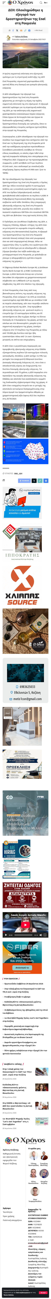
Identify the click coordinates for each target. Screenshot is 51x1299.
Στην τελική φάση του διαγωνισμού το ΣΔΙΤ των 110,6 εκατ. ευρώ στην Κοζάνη (17, 1072)
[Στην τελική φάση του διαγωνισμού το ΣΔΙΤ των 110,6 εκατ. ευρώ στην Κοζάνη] (41, 1072)
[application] (25, 925)
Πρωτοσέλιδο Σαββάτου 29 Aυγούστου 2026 (23, 984)
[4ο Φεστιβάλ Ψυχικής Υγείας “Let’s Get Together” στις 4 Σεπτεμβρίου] (41, 1121)
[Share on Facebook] (13, 30)
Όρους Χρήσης (9, 1295)
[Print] (29, 30)
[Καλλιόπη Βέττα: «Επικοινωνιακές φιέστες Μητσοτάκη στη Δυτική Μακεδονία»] (41, 1087)
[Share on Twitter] (17, 30)
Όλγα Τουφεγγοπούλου (35, 1200)
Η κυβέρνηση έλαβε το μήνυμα (17, 997)
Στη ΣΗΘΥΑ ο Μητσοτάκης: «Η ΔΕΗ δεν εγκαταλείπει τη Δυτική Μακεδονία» (17, 1106)
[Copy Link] (25, 30)
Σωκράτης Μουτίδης (44, 1164)
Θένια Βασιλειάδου (33, 1182)
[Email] (21, 30)
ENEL (16, 474)
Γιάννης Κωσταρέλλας (34, 1164)
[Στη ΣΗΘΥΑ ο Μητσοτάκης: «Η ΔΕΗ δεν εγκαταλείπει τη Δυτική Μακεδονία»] (41, 1106)
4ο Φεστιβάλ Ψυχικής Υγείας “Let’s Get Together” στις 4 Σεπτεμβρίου (16, 1122)
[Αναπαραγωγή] (6, 935)
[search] (41, 3)
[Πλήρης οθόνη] (45, 935)
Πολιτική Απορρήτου (23, 1292)
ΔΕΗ (20, 474)
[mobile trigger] (5, 2)
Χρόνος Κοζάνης (21, 37)
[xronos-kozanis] (20, 2)
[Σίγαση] (40, 935)
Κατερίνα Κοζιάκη (44, 1182)
